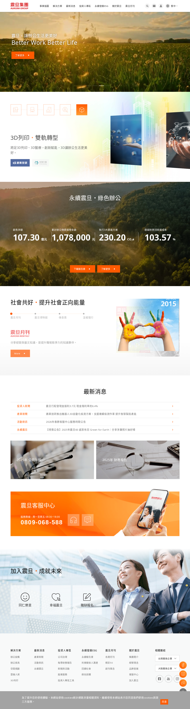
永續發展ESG (101, 5)
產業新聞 (38, 656)
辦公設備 (15, 656)
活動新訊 (38, 662)
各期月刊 (110, 656)
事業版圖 (44, 5)
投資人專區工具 (66, 680)
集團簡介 (133, 656)
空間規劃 (15, 668)
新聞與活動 (63, 668)
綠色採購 (86, 674)
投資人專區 (85, 5)
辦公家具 (15, 662)
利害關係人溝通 (90, 662)
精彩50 (109, 662)
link (95, 406)
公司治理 (62, 656)
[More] (125, 139)
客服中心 (133, 674)
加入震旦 (133, 680)
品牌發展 (133, 668)
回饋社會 (86, 668)
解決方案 (57, 5)
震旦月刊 (130, 5)
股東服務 (62, 674)
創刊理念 (110, 668)
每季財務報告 (65, 662)
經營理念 (133, 662)
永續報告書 (87, 656)
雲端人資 (15, 674)
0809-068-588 (42, 522)
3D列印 (14, 680)
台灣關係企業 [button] (165, 658)
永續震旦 (38, 668)
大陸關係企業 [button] (165, 668)
